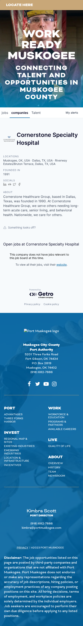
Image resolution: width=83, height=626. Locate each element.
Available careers (62, 429)
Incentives (12, 465)
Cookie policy (51, 304)
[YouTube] (46, 384)
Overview (55, 463)
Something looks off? (22, 227)
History (54, 467)
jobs (5, 113)
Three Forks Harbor (13, 420)
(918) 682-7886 (41, 372)
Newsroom (56, 476)
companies (19, 113)
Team (52, 472)
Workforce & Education (58, 416)
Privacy (22, 547)
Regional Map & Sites (15, 440)
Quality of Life (59, 446)
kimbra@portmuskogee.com (41, 528)
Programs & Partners (57, 423)
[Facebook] (29, 384)
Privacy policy (32, 304)
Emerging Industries (12, 452)
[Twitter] (37, 384)
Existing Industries (19, 446)
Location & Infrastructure (16, 459)
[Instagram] (54, 384)
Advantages (13, 414)
